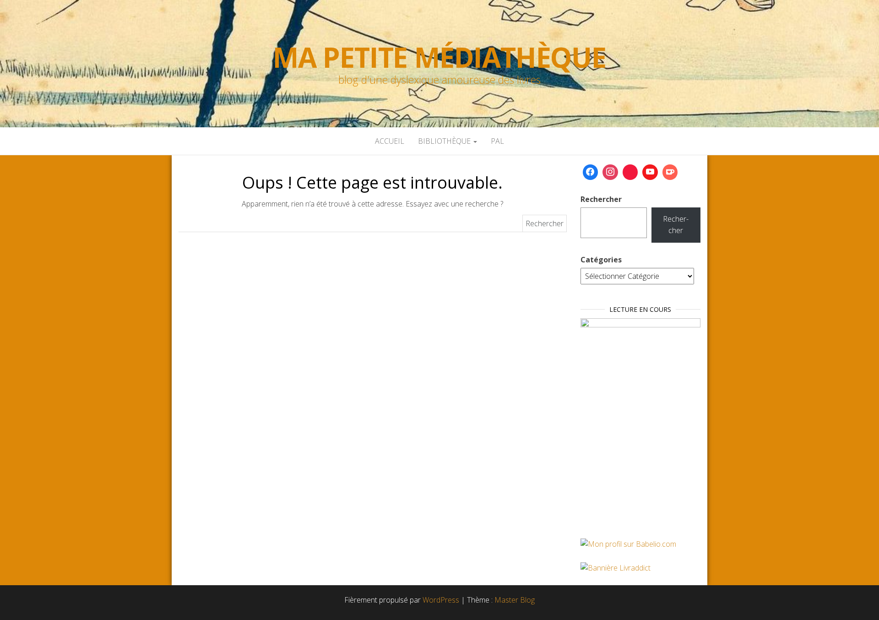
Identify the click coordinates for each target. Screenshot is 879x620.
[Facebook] (591, 172)
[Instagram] (610, 172)
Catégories (601, 260)
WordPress (441, 600)
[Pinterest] (630, 172)
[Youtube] (650, 172)
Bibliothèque (445, 141)
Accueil (389, 141)
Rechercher (601, 199)
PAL (497, 141)
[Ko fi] (670, 172)
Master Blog (514, 600)
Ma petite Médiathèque (439, 57)
